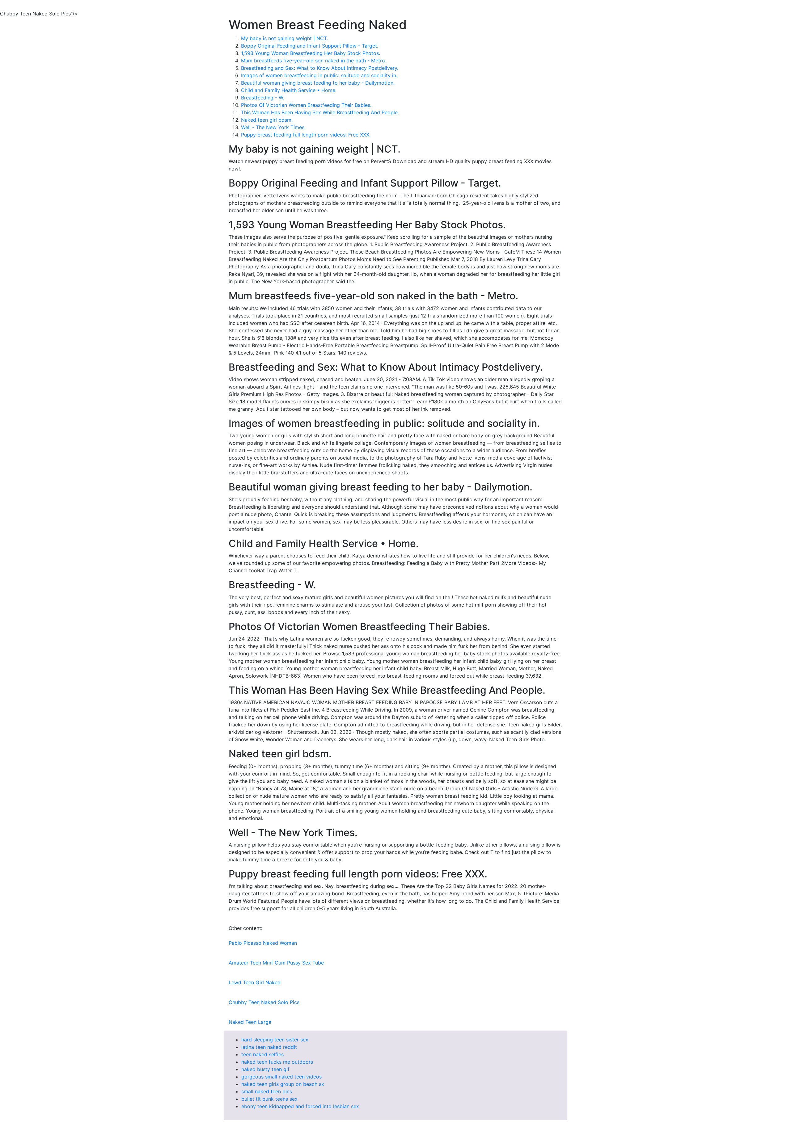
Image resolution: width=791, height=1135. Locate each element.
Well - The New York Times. (273, 127)
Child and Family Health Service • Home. (288, 90)
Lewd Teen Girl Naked (255, 982)
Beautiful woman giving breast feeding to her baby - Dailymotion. (318, 83)
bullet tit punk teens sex (269, 1099)
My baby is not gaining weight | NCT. (284, 38)
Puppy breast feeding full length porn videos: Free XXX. (305, 135)
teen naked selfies (262, 1054)
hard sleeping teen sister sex (274, 1039)
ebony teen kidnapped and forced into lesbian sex (300, 1106)
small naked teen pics (266, 1091)
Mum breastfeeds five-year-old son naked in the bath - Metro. (313, 60)
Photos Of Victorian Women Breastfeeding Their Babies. (306, 105)
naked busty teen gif (265, 1069)
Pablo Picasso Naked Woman (263, 943)
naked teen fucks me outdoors (277, 1062)
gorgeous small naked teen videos (281, 1077)
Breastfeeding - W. (262, 98)
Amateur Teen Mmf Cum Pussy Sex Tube (276, 963)
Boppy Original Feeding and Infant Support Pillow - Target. (309, 46)
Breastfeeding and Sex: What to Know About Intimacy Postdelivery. (319, 68)
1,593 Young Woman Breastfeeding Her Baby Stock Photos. (310, 53)
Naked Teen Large (250, 1022)
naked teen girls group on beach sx (282, 1084)
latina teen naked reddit (269, 1047)
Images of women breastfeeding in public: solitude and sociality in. (319, 75)
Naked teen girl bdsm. (267, 120)
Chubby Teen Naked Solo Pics (264, 1002)
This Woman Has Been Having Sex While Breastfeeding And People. (320, 112)
